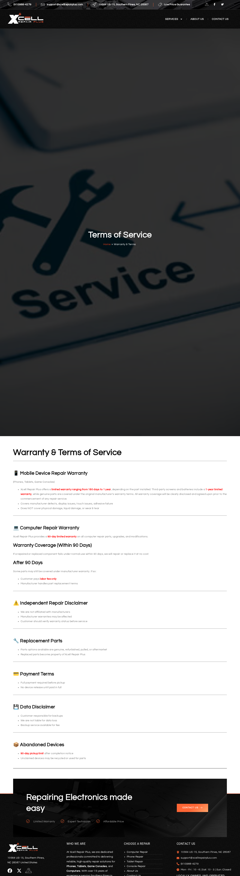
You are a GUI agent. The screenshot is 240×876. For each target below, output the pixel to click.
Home (107, 244)
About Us (197, 19)
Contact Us (220, 19)
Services (171, 19)
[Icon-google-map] (28, 870)
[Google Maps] (207, 4)
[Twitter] (222, 4)
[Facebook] (214, 4)
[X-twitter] (19, 870)
